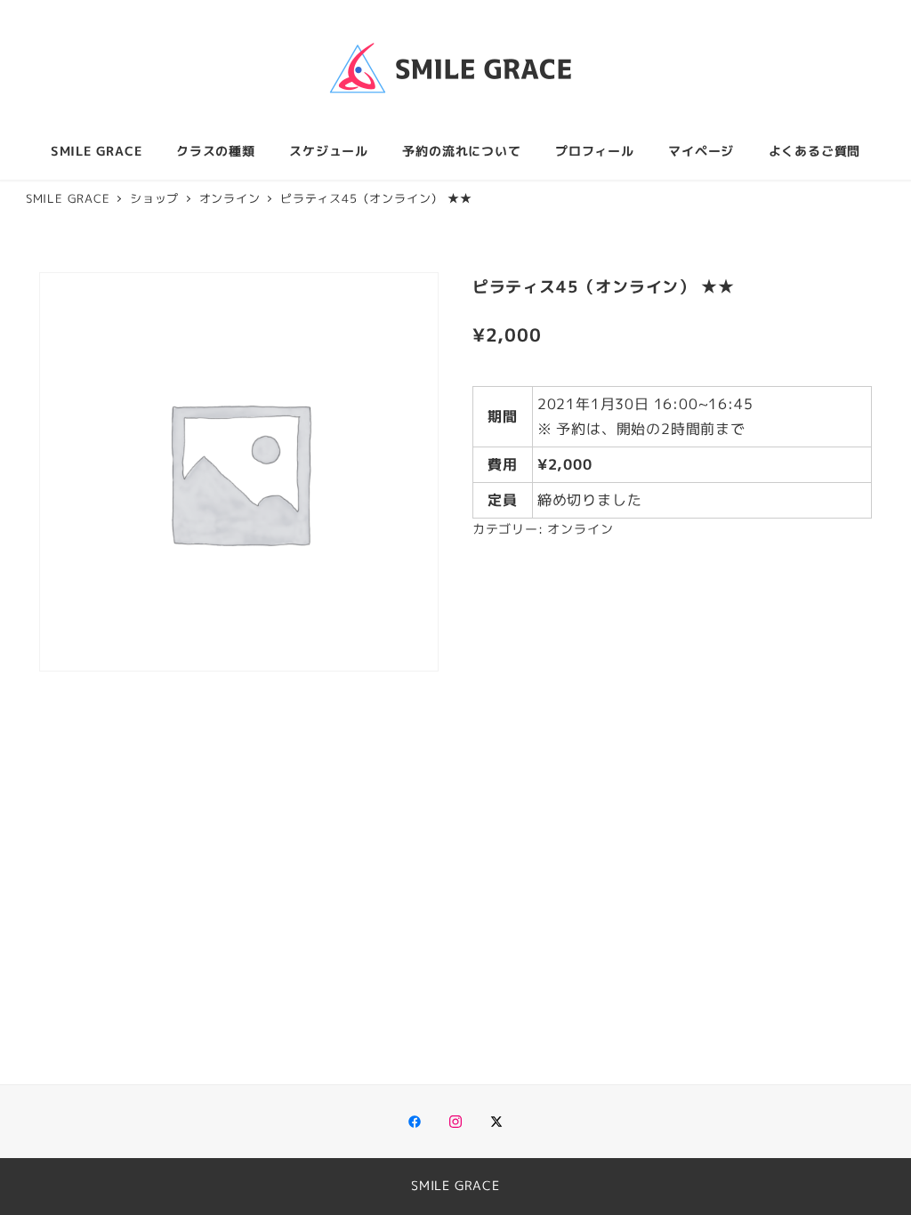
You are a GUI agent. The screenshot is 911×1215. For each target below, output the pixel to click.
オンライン (580, 529)
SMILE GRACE (455, 1186)
